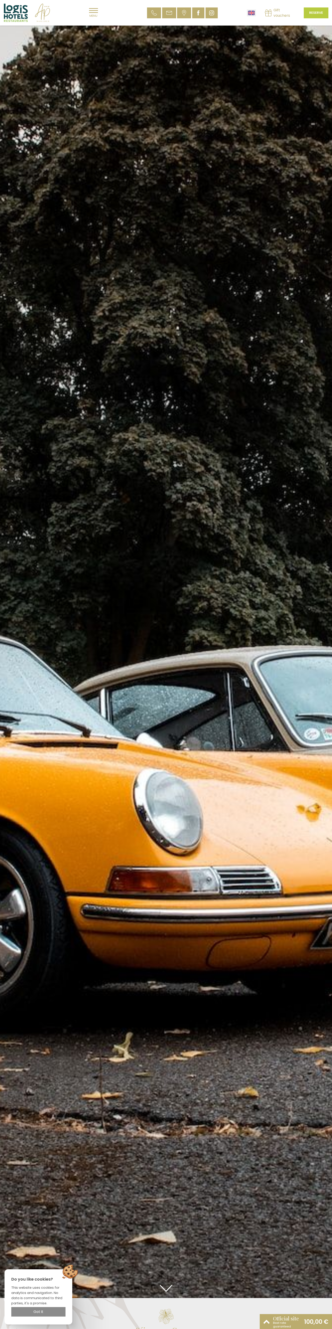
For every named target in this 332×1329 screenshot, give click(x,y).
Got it (38, 1311)
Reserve (316, 12)
